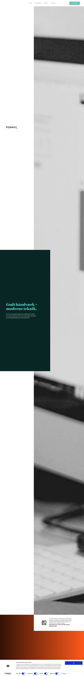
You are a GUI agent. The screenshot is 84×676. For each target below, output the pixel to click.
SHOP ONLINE (74, 3)
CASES (30, 3)
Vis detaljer (63, 673)
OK (73, 662)
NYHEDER (53, 3)
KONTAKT (46, 3)
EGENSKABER (37, 3)
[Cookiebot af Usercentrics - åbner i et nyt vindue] (8, 674)
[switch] (35, 674)
